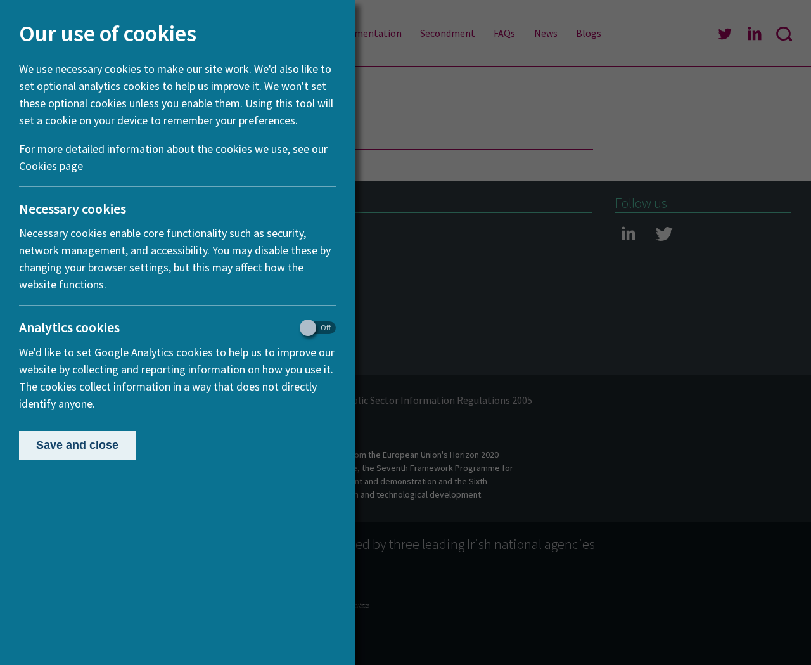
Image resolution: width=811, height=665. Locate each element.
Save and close (77, 445)
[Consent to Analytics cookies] (312, 327)
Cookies (38, 165)
